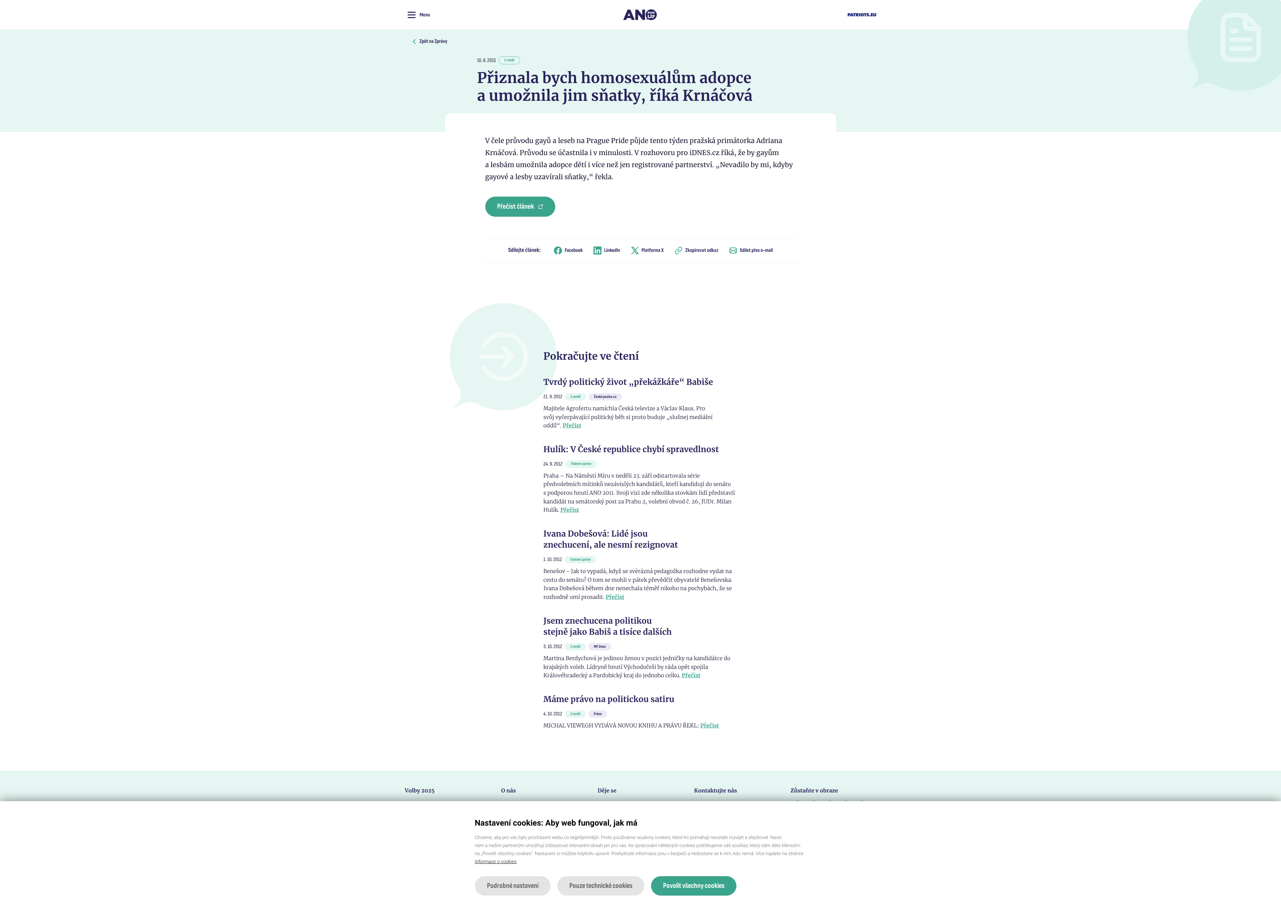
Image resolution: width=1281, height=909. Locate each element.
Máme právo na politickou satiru (609, 699)
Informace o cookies (496, 861)
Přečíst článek (515, 206)
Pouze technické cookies (600, 885)
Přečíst (572, 425)
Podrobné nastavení (513, 885)
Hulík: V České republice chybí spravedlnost (631, 449)
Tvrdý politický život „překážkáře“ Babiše (628, 382)
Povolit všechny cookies (693, 885)
